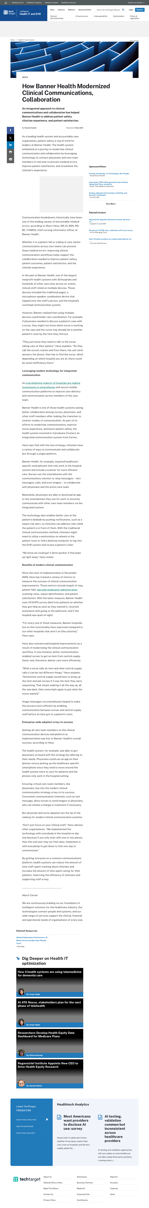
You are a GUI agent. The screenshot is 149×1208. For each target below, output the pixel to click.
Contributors (82, 1200)
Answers (114, 1183)
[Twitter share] (10, 137)
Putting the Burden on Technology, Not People (109, 174)
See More (111, 204)
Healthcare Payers (51, 2)
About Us (48, 1177)
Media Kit (81, 1188)
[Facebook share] (10, 130)
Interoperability (100, 16)
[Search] (123, 10)
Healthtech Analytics (34, 2)
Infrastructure (82, 16)
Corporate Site (83, 1194)
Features (61, 10)
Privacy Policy (50, 1200)
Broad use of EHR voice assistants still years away (111, 230)
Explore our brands (135, 2)
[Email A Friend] (10, 159)
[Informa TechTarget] (6, 2)
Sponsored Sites (84, 10)
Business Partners (85, 1183)
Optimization (118, 16)
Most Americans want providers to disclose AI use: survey (77, 1122)
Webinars (71, 10)
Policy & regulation (134, 17)
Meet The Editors (51, 1188)
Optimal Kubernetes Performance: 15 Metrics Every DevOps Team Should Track (31, 940)
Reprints (114, 1177)
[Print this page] (10, 152)
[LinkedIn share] (10, 145)
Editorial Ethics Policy (53, 1183)
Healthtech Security (68, 2)
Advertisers (82, 1177)
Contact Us (48, 1194)
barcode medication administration (57, 589)
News (52, 10)
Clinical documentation (56, 17)
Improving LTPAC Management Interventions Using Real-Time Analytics (108, 183)
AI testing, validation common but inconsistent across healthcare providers (115, 1128)
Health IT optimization (26, 40)
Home (12, 40)
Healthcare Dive (18, 2)
